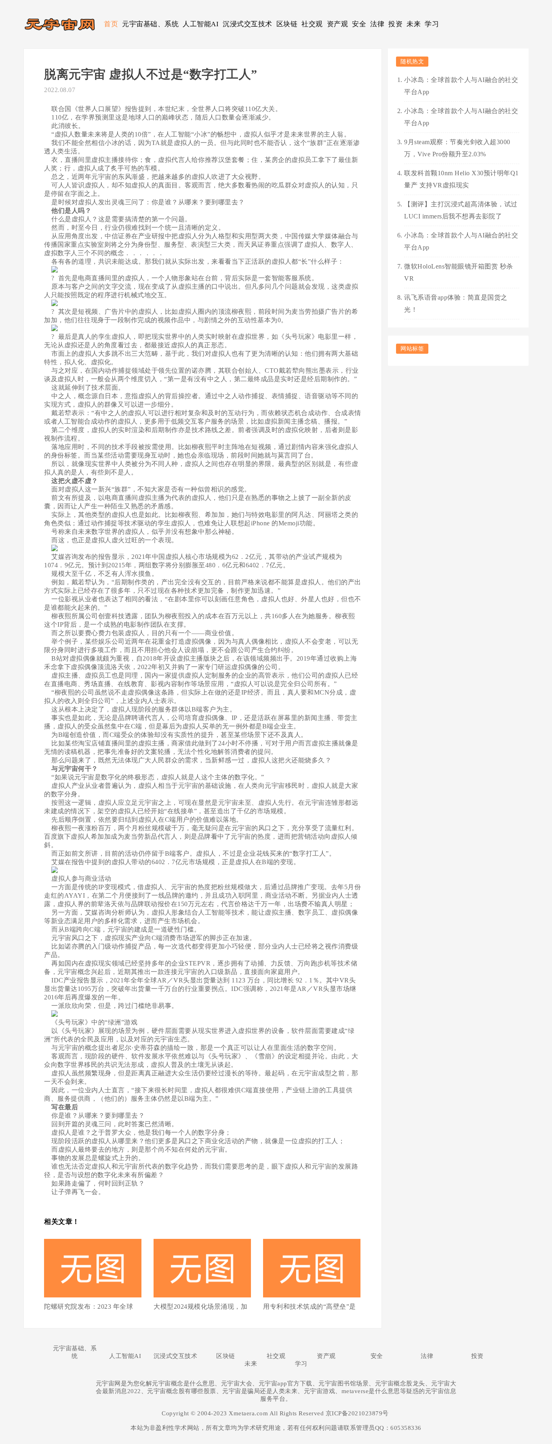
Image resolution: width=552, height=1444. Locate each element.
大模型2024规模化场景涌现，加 (200, 1306)
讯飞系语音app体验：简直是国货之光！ (456, 303)
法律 (377, 24)
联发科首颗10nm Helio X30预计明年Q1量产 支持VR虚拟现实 (461, 179)
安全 (359, 24)
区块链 (287, 24)
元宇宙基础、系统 (150, 24)
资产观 (337, 24)
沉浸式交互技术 (247, 24)
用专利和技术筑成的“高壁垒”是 (309, 1306)
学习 (432, 24)
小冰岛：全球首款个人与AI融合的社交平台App (461, 85)
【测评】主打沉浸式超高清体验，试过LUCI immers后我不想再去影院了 (461, 210)
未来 (414, 24)
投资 (395, 24)
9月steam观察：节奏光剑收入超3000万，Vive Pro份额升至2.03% (457, 148)
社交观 (312, 24)
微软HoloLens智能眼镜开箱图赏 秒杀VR (458, 272)
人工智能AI (201, 24)
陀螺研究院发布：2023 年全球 (88, 1306)
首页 (111, 24)
